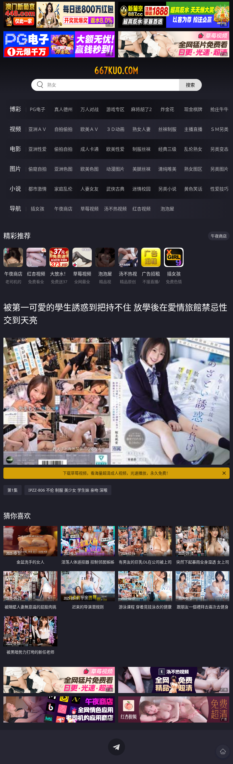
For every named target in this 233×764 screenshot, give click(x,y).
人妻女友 (89, 189)
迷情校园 (141, 189)
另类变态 (219, 149)
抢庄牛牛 (219, 109)
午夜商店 (63, 209)
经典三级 (167, 149)
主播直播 (193, 129)
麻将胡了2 (141, 109)
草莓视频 (89, 209)
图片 (15, 169)
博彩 (15, 109)
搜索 (190, 85)
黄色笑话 (193, 189)
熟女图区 (193, 169)
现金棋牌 (193, 109)
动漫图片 (115, 169)
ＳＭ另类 (219, 129)
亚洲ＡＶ (37, 129)
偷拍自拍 (63, 149)
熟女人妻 (141, 129)
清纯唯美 (167, 169)
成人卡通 (89, 149)
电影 (15, 149)
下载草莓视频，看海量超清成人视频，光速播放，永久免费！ (116, 473)
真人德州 (63, 109)
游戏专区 (115, 109)
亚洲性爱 (37, 149)
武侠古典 (115, 189)
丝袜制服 (167, 129)
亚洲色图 (63, 169)
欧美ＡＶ (89, 129)
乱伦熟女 (193, 149)
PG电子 (37, 109)
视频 (15, 129)
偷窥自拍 (37, 169)
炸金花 (167, 109)
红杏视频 (141, 209)
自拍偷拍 (63, 129)
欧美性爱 (115, 149)
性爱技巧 (219, 189)
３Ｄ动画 (115, 129)
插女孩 (37, 209)
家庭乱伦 (63, 189)
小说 (15, 189)
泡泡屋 (167, 209)
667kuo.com (116, 70)
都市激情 (37, 189)
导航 (15, 208)
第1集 (12, 490)
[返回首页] (223, 751)
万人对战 (89, 109)
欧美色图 (89, 169)
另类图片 (219, 169)
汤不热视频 (115, 209)
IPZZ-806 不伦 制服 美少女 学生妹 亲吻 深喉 (67, 490)
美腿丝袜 (141, 169)
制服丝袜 (141, 149)
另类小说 (167, 189)
